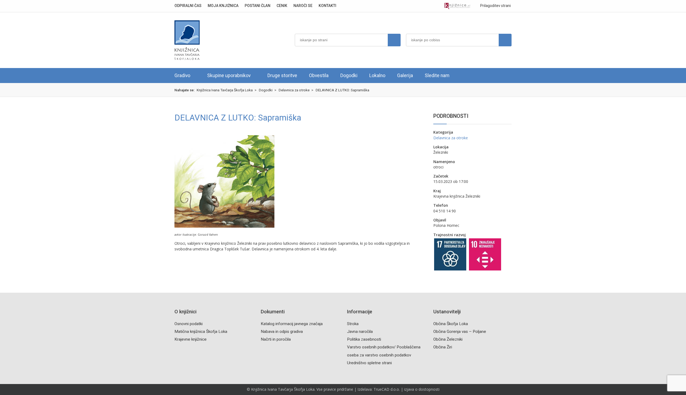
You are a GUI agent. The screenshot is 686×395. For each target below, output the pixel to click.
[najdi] (394, 40)
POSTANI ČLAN (257, 5)
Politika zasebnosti (364, 339)
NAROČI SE (302, 5)
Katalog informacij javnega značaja (292, 323)
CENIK (282, 5)
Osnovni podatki (188, 323)
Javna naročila (360, 331)
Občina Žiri (442, 347)
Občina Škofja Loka (450, 323)
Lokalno (377, 75)
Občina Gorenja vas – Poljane (459, 331)
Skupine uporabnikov (229, 75)
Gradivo (182, 75)
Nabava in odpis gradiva (282, 331)
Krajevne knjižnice (190, 339)
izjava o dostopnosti (421, 389)
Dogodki (348, 75)
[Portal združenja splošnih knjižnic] (457, 6)
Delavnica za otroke (450, 137)
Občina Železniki (448, 339)
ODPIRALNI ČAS (188, 5)
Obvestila (319, 75)
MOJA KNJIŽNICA (223, 5)
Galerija (405, 75)
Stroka (353, 323)
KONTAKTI (327, 5)
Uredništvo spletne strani (369, 362)
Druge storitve (282, 75)
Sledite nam (437, 75)
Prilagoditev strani (495, 5)
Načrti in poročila (276, 339)
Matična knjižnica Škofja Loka (200, 331)
